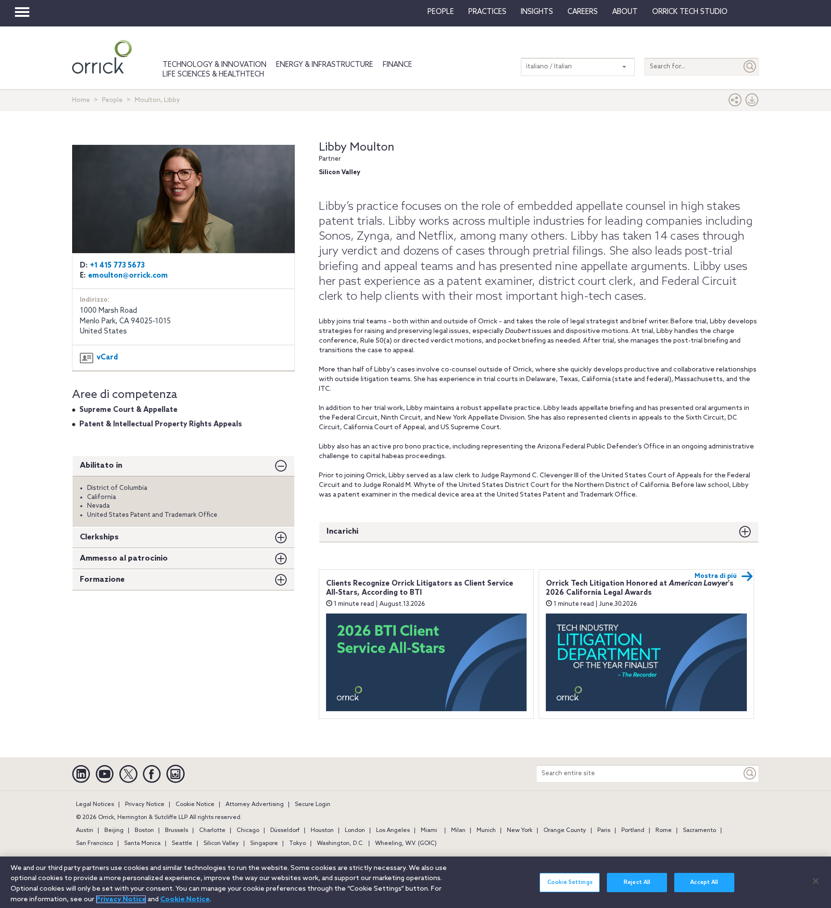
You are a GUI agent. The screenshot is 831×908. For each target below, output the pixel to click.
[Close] (815, 881)
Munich (486, 830)
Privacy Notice (144, 804)
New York (519, 830)
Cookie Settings (569, 882)
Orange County (564, 830)
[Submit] (750, 67)
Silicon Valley (221, 843)
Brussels (176, 830)
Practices (487, 12)
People (441, 12)
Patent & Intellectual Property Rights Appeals (160, 424)
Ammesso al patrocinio (124, 558)
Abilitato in (101, 465)
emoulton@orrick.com (128, 275)
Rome (663, 830)
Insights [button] (537, 12)
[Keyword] (750, 773)
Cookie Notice (195, 804)
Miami (429, 830)
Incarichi (342, 531)
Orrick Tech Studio (690, 12)
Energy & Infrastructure (324, 65)
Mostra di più (715, 576)
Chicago (248, 830)
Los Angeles (393, 830)
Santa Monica (142, 843)
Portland (632, 830)
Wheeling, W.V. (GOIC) (406, 843)
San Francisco (94, 843)
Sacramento (699, 830)
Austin (84, 830)
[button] (735, 102)
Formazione (102, 579)
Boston (144, 830)
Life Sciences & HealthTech (213, 74)
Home (81, 100)
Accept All (704, 882)
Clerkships (99, 537)
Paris (603, 830)
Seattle (182, 843)
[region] (415, 882)
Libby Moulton (356, 147)
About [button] (625, 12)
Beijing (114, 830)
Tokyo (297, 843)
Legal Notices (95, 804)
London (355, 830)
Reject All (637, 882)
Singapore (264, 843)
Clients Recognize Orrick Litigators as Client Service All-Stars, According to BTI (419, 588)
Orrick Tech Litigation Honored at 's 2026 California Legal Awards (639, 588)
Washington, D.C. (340, 843)
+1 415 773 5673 (117, 265)
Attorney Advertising (255, 804)
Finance (397, 65)
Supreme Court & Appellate (128, 410)
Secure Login (312, 804)
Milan (458, 830)
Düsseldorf (285, 830)
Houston (322, 830)
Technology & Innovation (214, 65)
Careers (582, 12)
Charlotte (212, 830)
